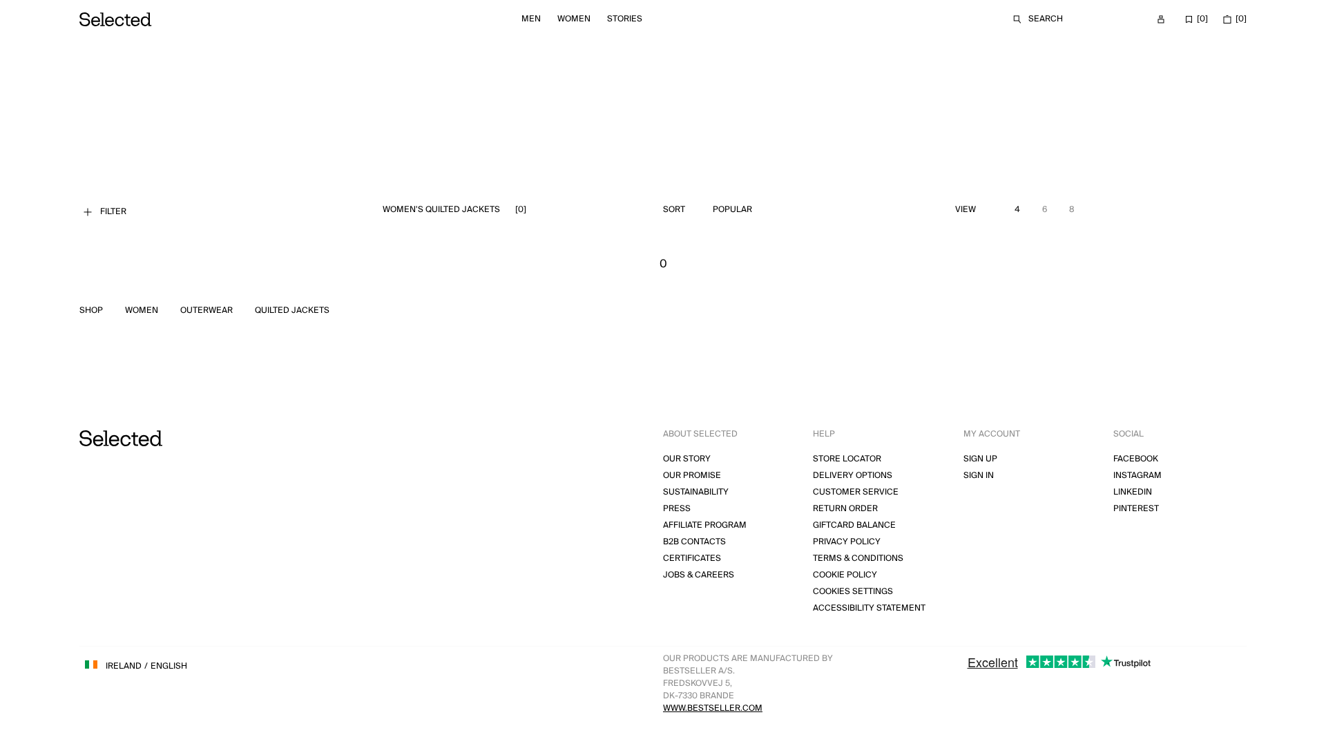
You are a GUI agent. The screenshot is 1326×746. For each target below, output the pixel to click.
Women (573, 19)
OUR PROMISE (692, 475)
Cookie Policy (845, 575)
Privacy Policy (847, 542)
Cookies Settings (853, 591)
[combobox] (764, 210)
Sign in (978, 475)
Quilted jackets (292, 311)
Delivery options (852, 475)
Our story (687, 459)
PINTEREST (1136, 508)
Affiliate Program (705, 525)
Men (531, 19)
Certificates (692, 558)
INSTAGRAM (1137, 475)
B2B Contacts (694, 542)
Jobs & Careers (698, 575)
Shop (91, 311)
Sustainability (696, 492)
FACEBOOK (1135, 459)
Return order (845, 508)
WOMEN (141, 311)
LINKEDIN (1132, 492)
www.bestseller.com (712, 708)
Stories (624, 19)
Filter (113, 211)
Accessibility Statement (869, 608)
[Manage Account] (1161, 19)
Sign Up (980, 459)
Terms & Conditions (858, 558)
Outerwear (206, 311)
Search (1045, 19)
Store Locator (847, 459)
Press (677, 508)
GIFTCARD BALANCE (854, 525)
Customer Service (856, 492)
